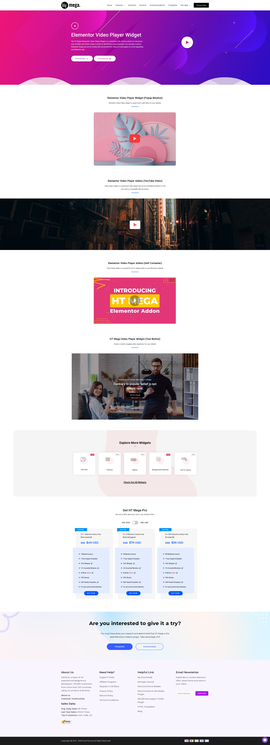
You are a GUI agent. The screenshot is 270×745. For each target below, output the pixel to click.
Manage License (146, 682)
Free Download (149, 647)
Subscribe (202, 693)
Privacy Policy (106, 691)
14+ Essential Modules (131, 568)
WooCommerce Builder (149, 686)
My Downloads (145, 677)
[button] (124, 5)
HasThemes (88, 741)
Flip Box (110, 470)
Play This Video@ (135, 395)
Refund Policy (106, 695)
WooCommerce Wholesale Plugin (151, 693)
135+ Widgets (85, 563)
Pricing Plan (119, 647)
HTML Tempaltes (146, 707)
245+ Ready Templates (89, 582)
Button (135, 470)
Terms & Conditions (109, 700)
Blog (140, 711)
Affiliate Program (107, 682)
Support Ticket (106, 677)
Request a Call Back (109, 686)
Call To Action (185, 470)
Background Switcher (160, 470)
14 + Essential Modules (89, 568)
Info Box (84, 470)
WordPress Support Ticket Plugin (151, 700)
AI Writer (86, 573)
